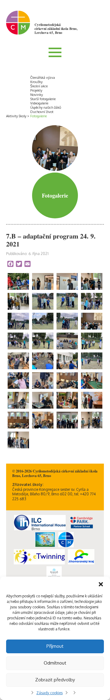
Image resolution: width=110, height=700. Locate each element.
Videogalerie (39, 103)
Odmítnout (55, 663)
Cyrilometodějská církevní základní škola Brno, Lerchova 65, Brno (56, 28)
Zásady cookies (49, 693)
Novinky (36, 95)
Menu (55, 52)
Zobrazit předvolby (55, 680)
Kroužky (36, 82)
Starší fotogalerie (43, 99)
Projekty (36, 90)
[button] (101, 584)
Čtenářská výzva (42, 77)
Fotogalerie (38, 116)
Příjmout (55, 646)
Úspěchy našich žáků (45, 107)
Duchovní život (41, 112)
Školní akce (39, 86)
